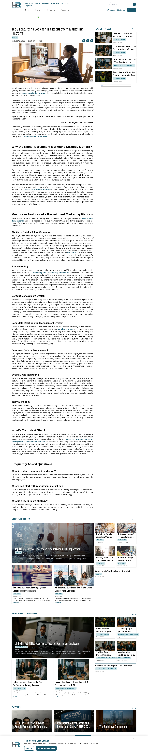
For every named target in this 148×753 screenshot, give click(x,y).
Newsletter (132, 10)
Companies (51, 10)
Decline (29, 748)
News (27, 10)
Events (37, 10)
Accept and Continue (46, 748)
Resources (65, 10)
